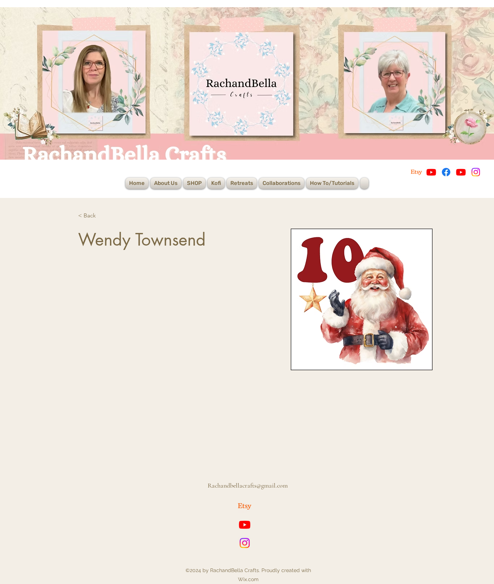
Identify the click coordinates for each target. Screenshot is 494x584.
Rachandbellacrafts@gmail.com (248, 485)
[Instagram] (475, 172)
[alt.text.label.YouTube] (244, 524)
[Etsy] (416, 172)
